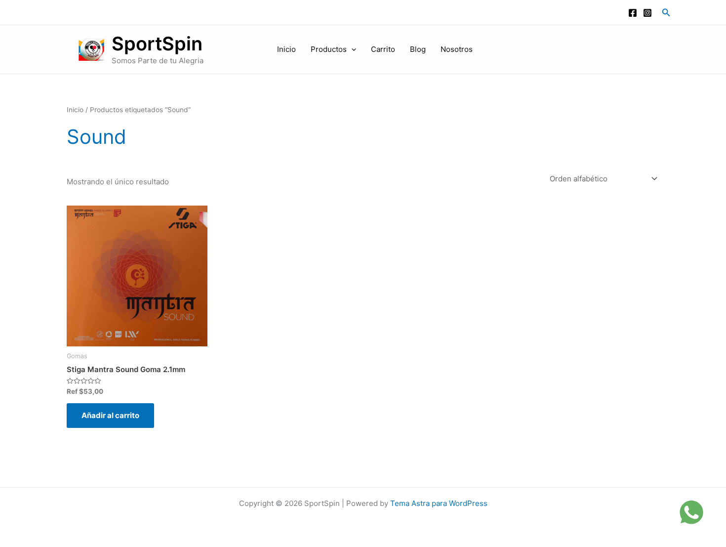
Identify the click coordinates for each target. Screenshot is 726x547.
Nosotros (457, 49)
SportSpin (157, 43)
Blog (418, 49)
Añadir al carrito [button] (110, 415)
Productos (329, 49)
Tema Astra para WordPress (438, 503)
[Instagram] (647, 12)
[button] (666, 12)
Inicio (286, 49)
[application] (351, 49)
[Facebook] (632, 12)
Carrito (383, 49)
